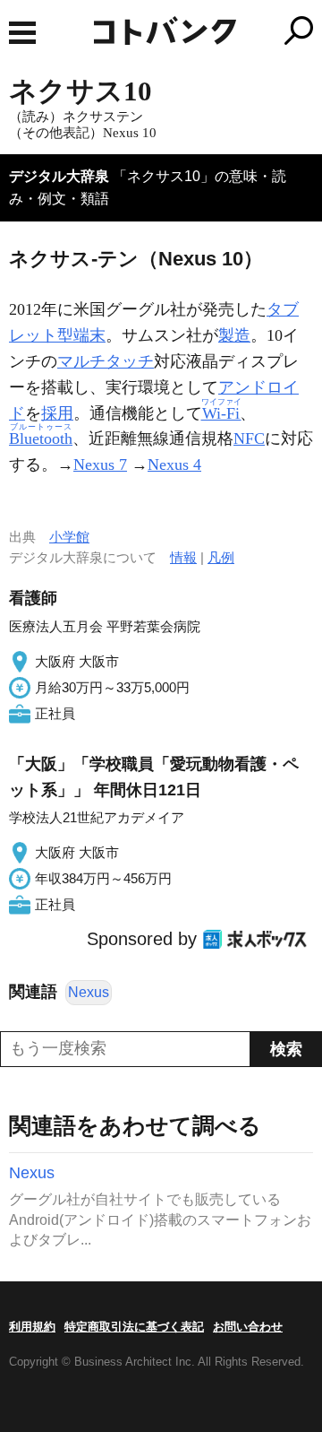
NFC (249, 438)
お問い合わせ (248, 1326)
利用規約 (32, 1326)
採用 (57, 413)
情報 (183, 557)
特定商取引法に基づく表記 (134, 1326)
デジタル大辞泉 (59, 176)
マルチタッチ (105, 361)
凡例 (221, 557)
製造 (234, 335)
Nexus (88, 992)
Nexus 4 (174, 464)
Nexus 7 (100, 464)
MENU (22, 33)
